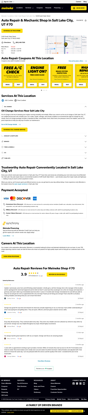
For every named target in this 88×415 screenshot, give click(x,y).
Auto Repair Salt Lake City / (27, 16)
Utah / (17, 16)
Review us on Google (57, 274)
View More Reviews (44, 361)
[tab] (41, 90)
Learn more (10, 412)
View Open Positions (11, 256)
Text (18, 84)
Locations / (11, 16)
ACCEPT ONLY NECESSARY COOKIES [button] (60, 411)
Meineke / (4, 16)
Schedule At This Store (12, 30)
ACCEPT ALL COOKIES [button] (77, 411)
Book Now (80, 8)
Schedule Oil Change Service (14, 129)
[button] (84, 411)
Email (8, 84)
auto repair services (20, 184)
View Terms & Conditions (12, 79)
